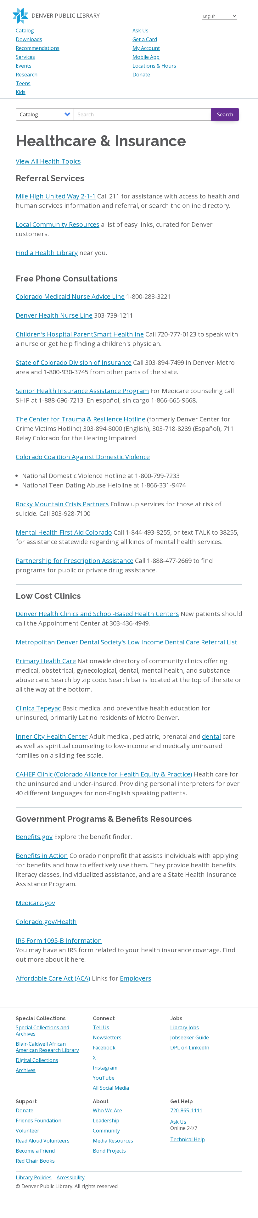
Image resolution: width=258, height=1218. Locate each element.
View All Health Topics (48, 161)
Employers (135, 978)
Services (25, 57)
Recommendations (37, 48)
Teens (23, 83)
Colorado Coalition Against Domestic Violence (83, 457)
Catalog (25, 30)
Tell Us (101, 1027)
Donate (141, 74)
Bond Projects (109, 1150)
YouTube (104, 1077)
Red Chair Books (35, 1160)
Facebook (104, 1047)
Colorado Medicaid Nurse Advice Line (70, 296)
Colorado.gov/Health (46, 921)
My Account (146, 48)
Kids (20, 92)
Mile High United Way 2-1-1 (56, 196)
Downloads (29, 39)
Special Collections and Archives (42, 1030)
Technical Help (187, 1139)
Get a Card (144, 39)
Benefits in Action (42, 855)
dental (211, 736)
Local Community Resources (57, 224)
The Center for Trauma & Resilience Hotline (80, 419)
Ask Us (140, 30)
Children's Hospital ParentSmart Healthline (80, 334)
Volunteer (27, 1130)
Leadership (106, 1120)
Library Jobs (184, 1027)
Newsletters (107, 1037)
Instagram (105, 1067)
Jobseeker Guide (189, 1037)
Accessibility (71, 1177)
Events (23, 66)
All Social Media (111, 1087)
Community (106, 1130)
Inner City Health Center (52, 736)
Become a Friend (35, 1150)
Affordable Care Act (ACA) (53, 978)
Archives (26, 1070)
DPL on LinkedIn (189, 1047)
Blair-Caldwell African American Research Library (47, 1047)
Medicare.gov (35, 902)
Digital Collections (37, 1060)
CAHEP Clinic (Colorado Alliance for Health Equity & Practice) (104, 774)
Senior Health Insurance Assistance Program (82, 391)
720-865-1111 (186, 1110)
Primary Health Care (46, 661)
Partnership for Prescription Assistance (74, 560)
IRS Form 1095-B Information (59, 940)
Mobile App (146, 57)
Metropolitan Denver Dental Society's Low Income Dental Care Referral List (126, 642)
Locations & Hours (154, 66)
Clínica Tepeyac (38, 708)
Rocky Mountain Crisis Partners (62, 504)
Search (225, 114)
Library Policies (34, 1177)
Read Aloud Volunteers (43, 1140)
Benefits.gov (34, 836)
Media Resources (113, 1140)
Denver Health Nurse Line (54, 315)
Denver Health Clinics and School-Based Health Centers (97, 613)
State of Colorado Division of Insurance (74, 362)
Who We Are (107, 1110)
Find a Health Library (47, 252)
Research (26, 74)
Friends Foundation (38, 1120)
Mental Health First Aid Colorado (64, 532)
